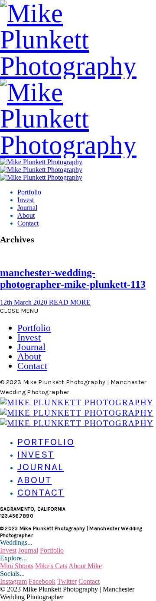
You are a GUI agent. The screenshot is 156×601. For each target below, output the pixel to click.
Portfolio (29, 192)
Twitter (67, 581)
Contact (28, 223)
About (26, 215)
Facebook (42, 581)
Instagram (13, 581)
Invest (25, 200)
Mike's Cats (51, 565)
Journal (27, 207)
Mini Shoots (16, 565)
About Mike (85, 565)
